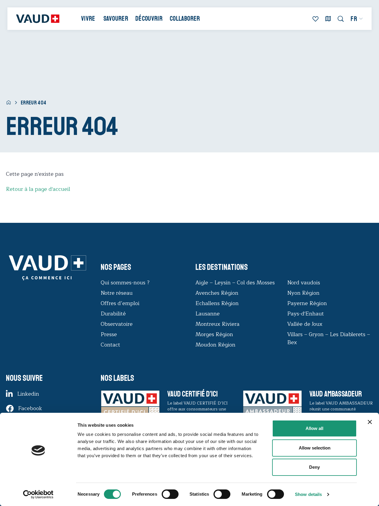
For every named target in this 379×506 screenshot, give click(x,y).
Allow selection (314, 447)
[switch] (164, 493)
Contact (110, 344)
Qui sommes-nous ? (125, 282)
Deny (314, 467)
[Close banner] (370, 422)
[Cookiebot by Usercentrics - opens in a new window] (38, 494)
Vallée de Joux (304, 324)
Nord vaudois (303, 282)
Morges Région (214, 334)
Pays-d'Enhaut (305, 313)
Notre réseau (117, 293)
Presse (109, 334)
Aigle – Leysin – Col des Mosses (235, 282)
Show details (308, 494)
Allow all (314, 428)
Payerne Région (307, 303)
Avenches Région (216, 293)
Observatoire (117, 324)
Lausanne (207, 313)
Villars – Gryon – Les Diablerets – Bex (328, 338)
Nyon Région (303, 293)
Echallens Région (217, 303)
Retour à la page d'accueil (38, 189)
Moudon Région (215, 344)
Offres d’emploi (120, 303)
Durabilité (113, 313)
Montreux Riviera (217, 324)
